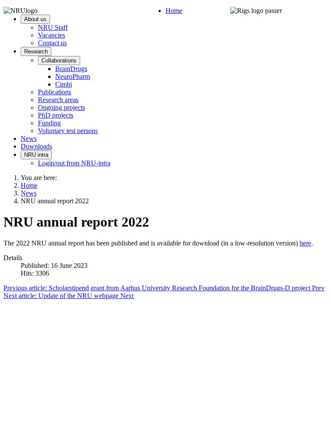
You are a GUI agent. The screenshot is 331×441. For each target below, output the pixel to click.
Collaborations (59, 60)
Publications (54, 92)
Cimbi (63, 84)
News (29, 138)
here (305, 243)
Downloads (36, 146)
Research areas (58, 99)
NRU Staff (53, 27)
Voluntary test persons (68, 130)
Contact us (52, 43)
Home (174, 10)
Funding (49, 123)
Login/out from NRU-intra (74, 163)
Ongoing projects (61, 107)
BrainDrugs (71, 68)
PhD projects (55, 115)
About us (35, 19)
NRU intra (36, 155)
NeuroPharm (72, 76)
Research (36, 51)
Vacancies (51, 35)
